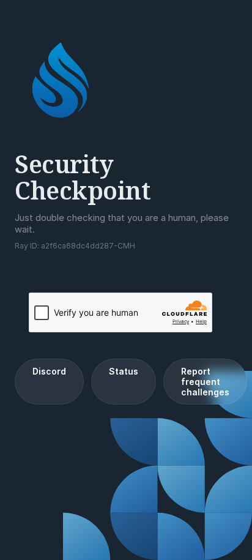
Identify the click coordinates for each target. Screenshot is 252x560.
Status (123, 371)
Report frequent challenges (205, 381)
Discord (49, 371)
